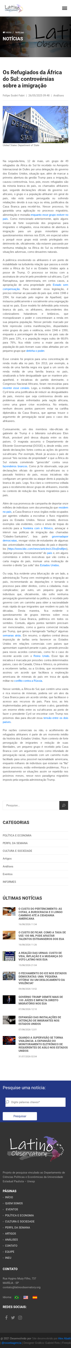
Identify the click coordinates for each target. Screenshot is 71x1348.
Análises (8, 866)
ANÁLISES (11, 1239)
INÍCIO (9, 1197)
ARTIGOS (10, 1233)
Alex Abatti (64, 1338)
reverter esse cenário (16, 388)
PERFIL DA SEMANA (15, 843)
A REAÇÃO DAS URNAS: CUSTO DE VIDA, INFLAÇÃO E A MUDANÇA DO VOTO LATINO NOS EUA (40, 956)
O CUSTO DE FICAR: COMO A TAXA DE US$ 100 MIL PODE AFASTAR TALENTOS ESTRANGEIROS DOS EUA (42, 936)
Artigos (7, 858)
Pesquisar (19, 1116)
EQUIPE (9, 1251)
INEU (8, 1257)
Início (8, 32)
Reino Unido (41, 656)
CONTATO (11, 1245)
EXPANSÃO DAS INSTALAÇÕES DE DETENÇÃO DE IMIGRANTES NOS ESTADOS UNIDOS (40, 1021)
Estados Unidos (49, 565)
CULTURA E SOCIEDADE (17, 851)
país (49, 552)
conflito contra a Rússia (28, 680)
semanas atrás (12, 635)
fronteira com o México (38, 528)
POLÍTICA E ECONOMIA (17, 835)
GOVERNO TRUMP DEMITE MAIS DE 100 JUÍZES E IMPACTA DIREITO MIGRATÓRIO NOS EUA (41, 1000)
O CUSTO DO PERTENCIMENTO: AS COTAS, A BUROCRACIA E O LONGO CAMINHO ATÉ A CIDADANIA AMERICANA (40, 913)
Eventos (8, 874)
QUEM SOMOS (14, 1203)
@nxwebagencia (11, 1342)
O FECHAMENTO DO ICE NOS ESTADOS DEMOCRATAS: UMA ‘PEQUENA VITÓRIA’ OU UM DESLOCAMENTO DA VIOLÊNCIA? (43, 978)
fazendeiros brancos (15, 466)
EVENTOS (11, 1209)
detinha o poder (35, 350)
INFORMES (9, 882)
